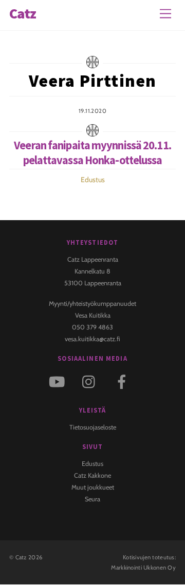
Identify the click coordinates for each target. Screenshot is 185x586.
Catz (21, 557)
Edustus (93, 179)
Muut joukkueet (92, 487)
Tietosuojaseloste (92, 427)
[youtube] (59, 381)
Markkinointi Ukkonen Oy (143, 567)
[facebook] (123, 381)
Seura (92, 499)
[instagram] (91, 381)
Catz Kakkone (92, 475)
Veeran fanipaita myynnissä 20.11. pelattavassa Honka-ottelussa (92, 152)
